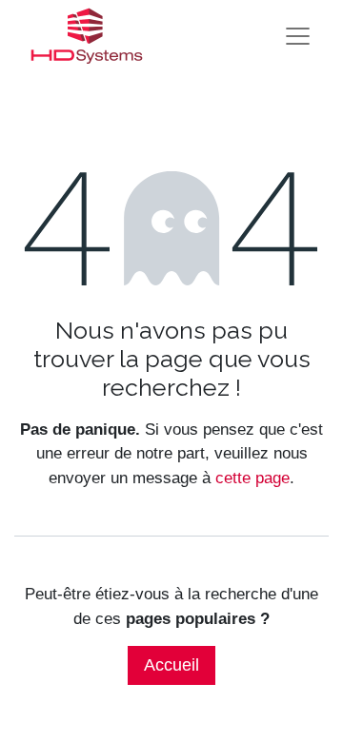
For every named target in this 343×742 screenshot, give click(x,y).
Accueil (171, 664)
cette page (252, 478)
